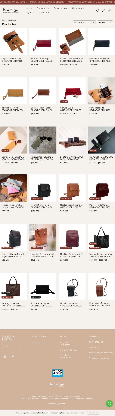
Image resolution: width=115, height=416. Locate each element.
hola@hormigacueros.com (101, 353)
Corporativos (78, 8)
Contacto (44, 13)
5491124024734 (96, 342)
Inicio (29, 8)
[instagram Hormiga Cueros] (5, 356)
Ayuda (30, 13)
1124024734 (94, 347)
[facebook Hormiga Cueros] (13, 356)
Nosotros (35, 342)
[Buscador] (97, 11)
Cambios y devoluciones (66, 356)
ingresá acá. (64, 398)
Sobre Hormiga (60, 8)
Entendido (93, 413)
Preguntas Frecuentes (65, 343)
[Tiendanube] (57, 404)
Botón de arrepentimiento (82, 398)
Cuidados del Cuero (69, 350)
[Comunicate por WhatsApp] (109, 403)
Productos (42, 8)
